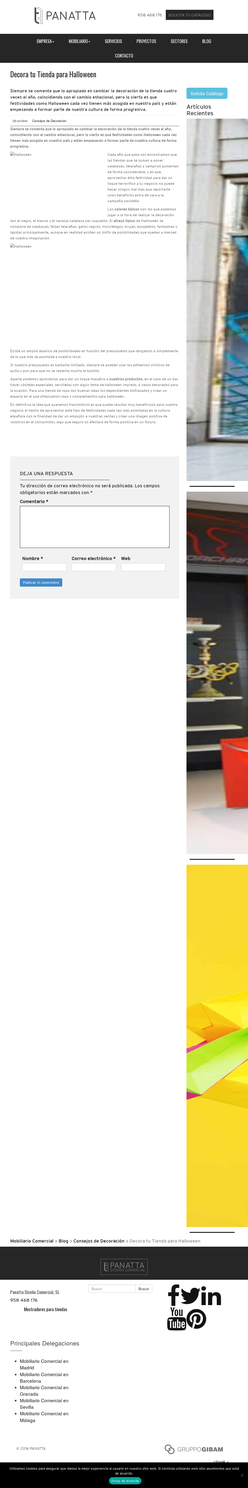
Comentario (34, 501)
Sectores (179, 41)
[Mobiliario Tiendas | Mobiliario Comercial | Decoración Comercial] (65, 14)
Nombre (32, 558)
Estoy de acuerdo (125, 1481)
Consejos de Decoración (49, 120)
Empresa (44, 41)
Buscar (144, 1288)
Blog (206, 41)
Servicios (113, 41)
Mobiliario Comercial (32, 1241)
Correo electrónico (94, 558)
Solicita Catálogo (207, 93)
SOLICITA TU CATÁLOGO (189, 14)
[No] (242, 1475)
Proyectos (146, 41)
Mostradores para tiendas (45, 1309)
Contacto (124, 55)
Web (125, 558)
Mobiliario (78, 41)
